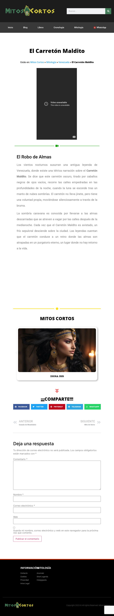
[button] (16, 352)
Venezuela (64, 62)
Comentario (20, 459)
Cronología (59, 27)
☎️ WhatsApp (99, 27)
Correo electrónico (24, 506)
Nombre (18, 494)
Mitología (78, 27)
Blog (25, 27)
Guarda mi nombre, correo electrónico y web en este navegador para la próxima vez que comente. (55, 531)
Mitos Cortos (37, 62)
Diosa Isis (57, 376)
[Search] (108, 11)
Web (15, 517)
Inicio (10, 27)
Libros (41, 27)
